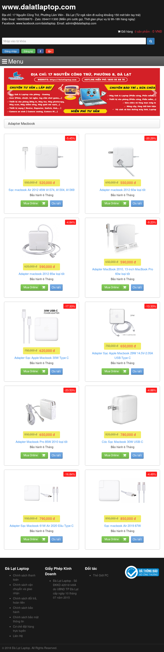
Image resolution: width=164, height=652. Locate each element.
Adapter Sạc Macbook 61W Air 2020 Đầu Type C (42, 525)
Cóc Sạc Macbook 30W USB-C (122, 441)
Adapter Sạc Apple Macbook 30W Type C (41, 357)
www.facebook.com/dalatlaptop (35, 23)
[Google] (50, 51)
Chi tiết (56, 203)
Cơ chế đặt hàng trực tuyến (23, 628)
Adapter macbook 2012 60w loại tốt (122, 190)
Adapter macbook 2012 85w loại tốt (41, 274)
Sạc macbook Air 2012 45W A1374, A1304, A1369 (41, 190)
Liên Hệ (18, 636)
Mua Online (31, 203)
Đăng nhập (11, 51)
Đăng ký (28, 51)
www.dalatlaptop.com (39, 6)
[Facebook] (40, 51)
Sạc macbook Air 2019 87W (122, 525)
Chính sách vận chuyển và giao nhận (23, 589)
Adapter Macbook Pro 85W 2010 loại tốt (41, 441)
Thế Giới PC (100, 575)
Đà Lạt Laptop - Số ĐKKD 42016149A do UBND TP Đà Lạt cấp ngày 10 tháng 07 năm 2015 (65, 589)
